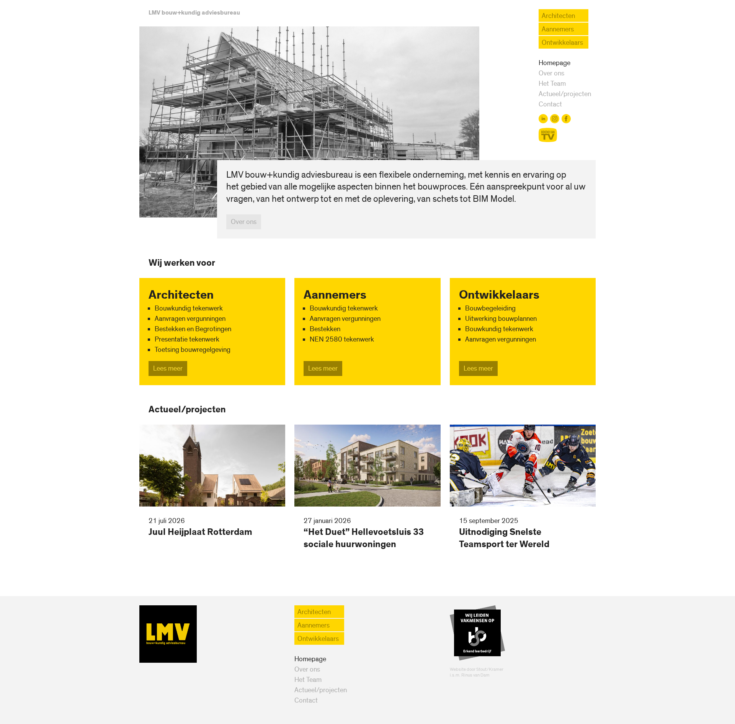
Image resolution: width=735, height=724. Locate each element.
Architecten (558, 15)
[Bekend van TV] (548, 135)
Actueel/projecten (565, 94)
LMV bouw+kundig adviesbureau (194, 13)
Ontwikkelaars (562, 42)
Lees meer (168, 368)
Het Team (552, 83)
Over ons (551, 73)
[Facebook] (566, 118)
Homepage (554, 63)
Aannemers (558, 29)
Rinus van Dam (475, 675)
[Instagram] (554, 118)
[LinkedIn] (543, 118)
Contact (550, 104)
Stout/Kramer (489, 669)
